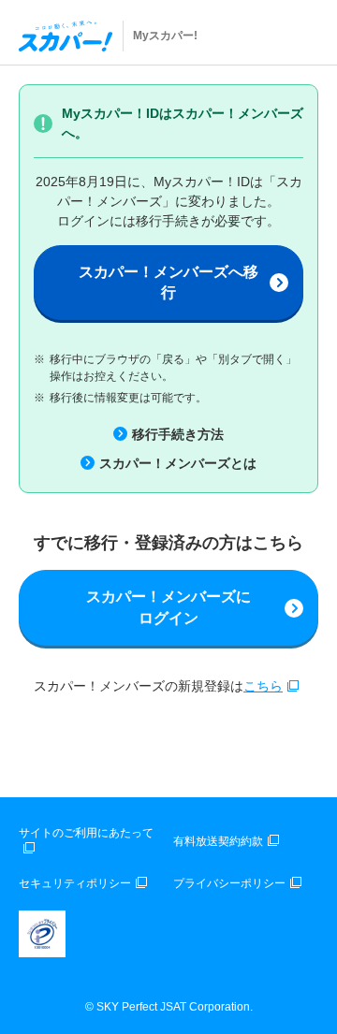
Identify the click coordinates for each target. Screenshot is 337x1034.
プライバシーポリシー (229, 883)
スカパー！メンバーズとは (177, 463)
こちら (263, 685)
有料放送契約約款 (218, 841)
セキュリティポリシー (75, 883)
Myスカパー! (165, 35)
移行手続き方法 (178, 434)
